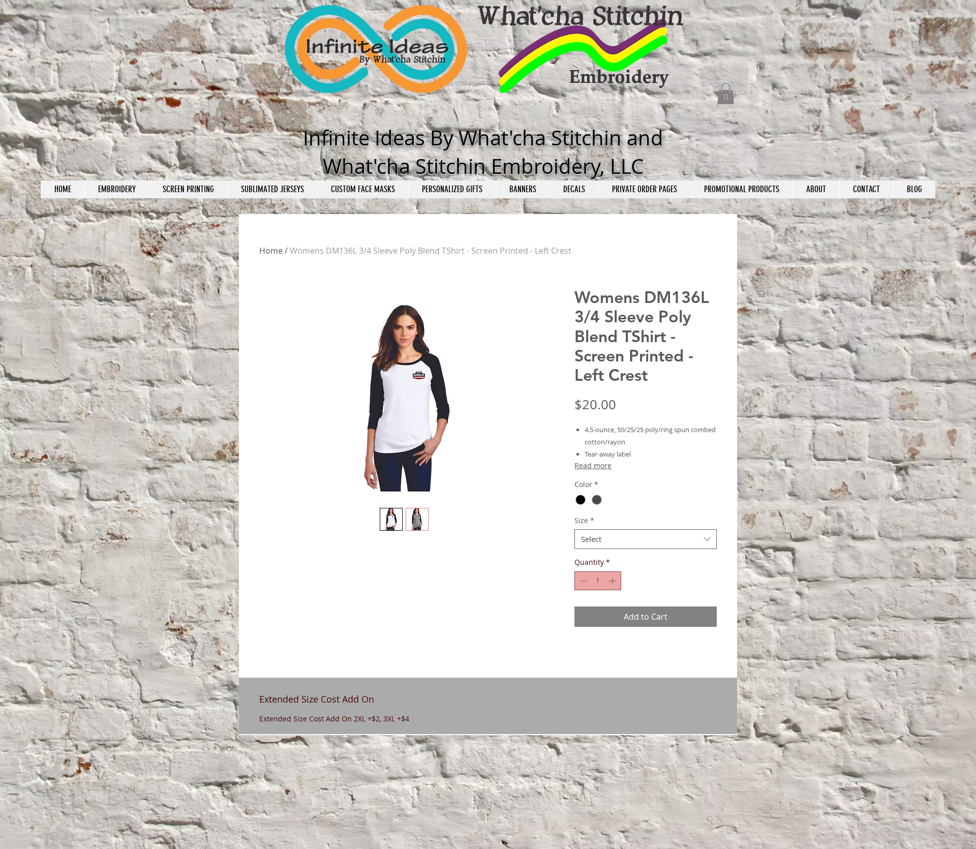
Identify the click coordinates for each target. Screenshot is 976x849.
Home (271, 250)
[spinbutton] (598, 581)
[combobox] (645, 539)
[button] (726, 93)
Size (584, 520)
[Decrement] (582, 581)
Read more (593, 465)
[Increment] (613, 581)
